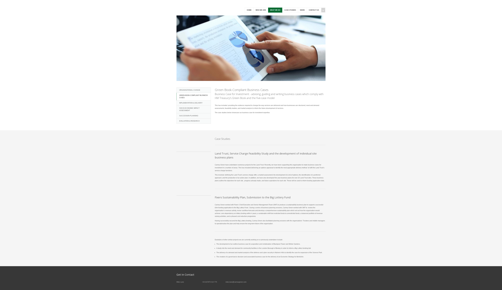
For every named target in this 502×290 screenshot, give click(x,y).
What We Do (275, 10)
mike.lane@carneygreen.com (236, 282)
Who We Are (261, 10)
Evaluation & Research (189, 121)
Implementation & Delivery (190, 103)
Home (249, 10)
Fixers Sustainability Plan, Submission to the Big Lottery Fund (252, 197)
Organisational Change (189, 90)
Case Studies (290, 10)
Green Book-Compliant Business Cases (193, 96)
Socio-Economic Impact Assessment (189, 109)
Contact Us (314, 10)
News (302, 10)
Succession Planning (188, 116)
